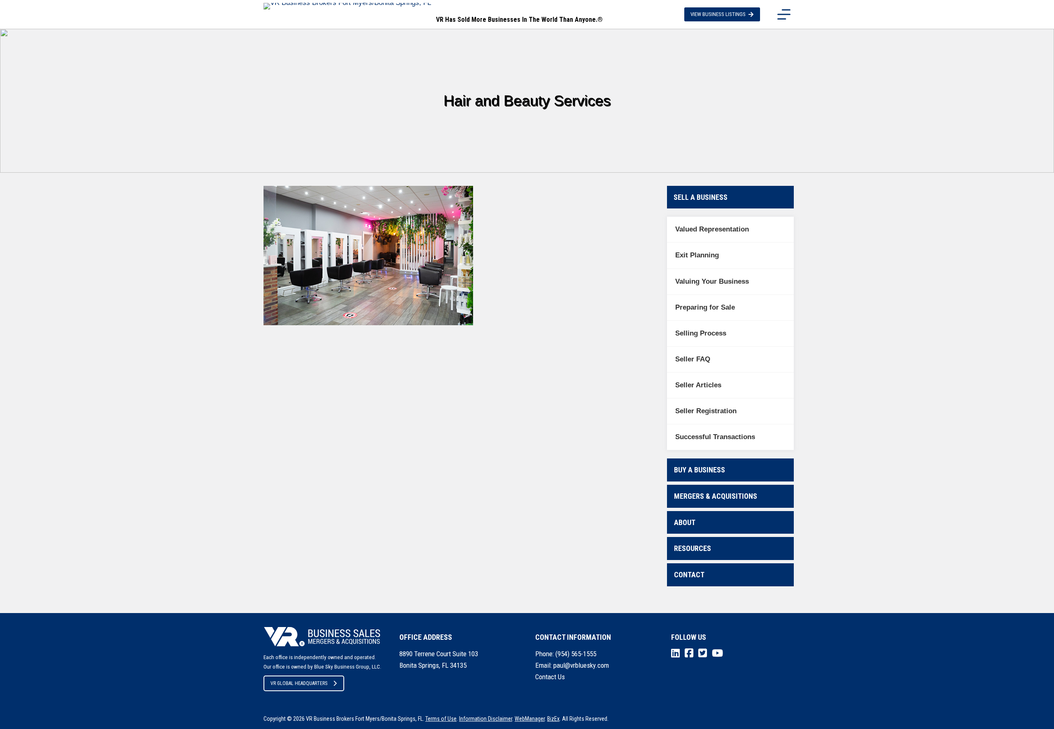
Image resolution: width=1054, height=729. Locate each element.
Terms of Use (441, 718)
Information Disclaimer (485, 718)
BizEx (553, 718)
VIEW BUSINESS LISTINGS (718, 14)
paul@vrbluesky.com (581, 665)
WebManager (530, 718)
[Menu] (783, 14)
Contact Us (550, 677)
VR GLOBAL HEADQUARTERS (298, 683)
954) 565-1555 (576, 654)
